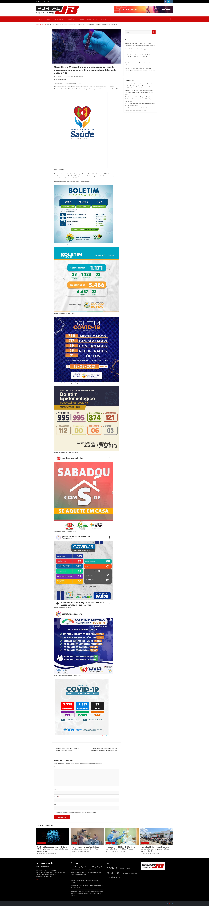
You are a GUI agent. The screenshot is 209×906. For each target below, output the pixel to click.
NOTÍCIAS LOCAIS (59, 19)
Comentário (58, 767)
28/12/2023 (145, 853)
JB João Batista (69, 76)
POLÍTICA (40, 19)
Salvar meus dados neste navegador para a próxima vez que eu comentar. (76, 812)
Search (154, 32)
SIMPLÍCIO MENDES (115, 877)
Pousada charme (129, 103)
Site (55, 804)
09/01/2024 (76, 851)
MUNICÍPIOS (71, 19)
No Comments (79, 76)
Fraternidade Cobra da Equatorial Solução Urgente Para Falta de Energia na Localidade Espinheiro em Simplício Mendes (139, 86)
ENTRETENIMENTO (92, 19)
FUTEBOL (128, 868)
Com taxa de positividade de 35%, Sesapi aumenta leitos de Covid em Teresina (121, 848)
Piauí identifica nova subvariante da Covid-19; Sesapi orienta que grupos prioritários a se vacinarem (52, 849)
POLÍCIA (48, 19)
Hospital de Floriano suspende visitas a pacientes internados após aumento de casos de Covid (155, 849)
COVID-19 (104, 19)
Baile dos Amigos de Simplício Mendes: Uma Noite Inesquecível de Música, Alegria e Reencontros (139, 99)
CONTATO (112, 19)
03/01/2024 (111, 851)
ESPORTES (81, 19)
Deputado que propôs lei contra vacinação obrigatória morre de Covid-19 (67, 749)
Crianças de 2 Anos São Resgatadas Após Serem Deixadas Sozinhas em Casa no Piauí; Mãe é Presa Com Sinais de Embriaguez (140, 71)
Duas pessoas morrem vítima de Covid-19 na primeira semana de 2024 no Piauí (86, 848)
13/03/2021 (59, 76)
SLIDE (44, 842)
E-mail (56, 797)
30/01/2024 (42, 853)
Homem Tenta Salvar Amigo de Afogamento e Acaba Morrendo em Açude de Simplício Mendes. (104, 749)
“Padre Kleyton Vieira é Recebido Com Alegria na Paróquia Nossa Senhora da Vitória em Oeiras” (139, 92)
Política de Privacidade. (42, 880)
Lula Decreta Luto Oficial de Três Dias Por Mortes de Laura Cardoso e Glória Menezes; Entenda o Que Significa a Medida (139, 57)
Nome (56, 789)
